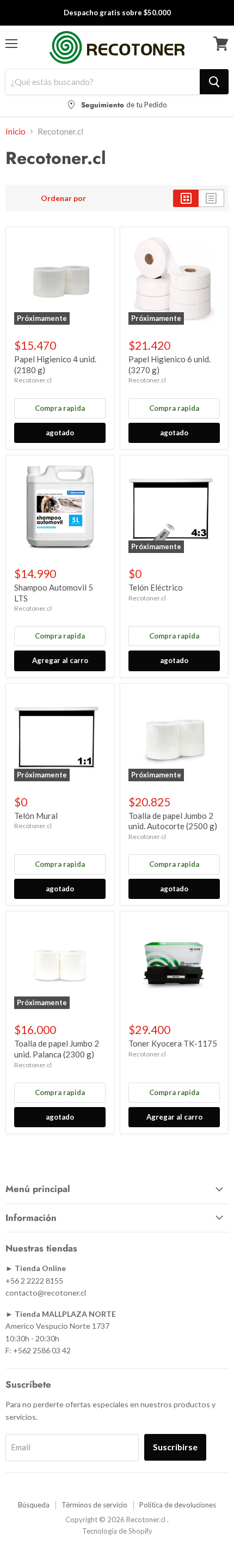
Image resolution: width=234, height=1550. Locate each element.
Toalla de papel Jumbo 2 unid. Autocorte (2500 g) (172, 821)
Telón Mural (36, 815)
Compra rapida (60, 408)
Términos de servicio (94, 1504)
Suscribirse (175, 1447)
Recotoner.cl (33, 380)
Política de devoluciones (177, 1504)
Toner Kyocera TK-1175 (172, 1043)
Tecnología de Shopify (117, 1531)
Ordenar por (63, 198)
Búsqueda (34, 1504)
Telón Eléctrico (155, 587)
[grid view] (186, 198)
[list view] (211, 198)
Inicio (15, 131)
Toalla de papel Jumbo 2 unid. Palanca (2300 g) (56, 1048)
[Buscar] (214, 81)
